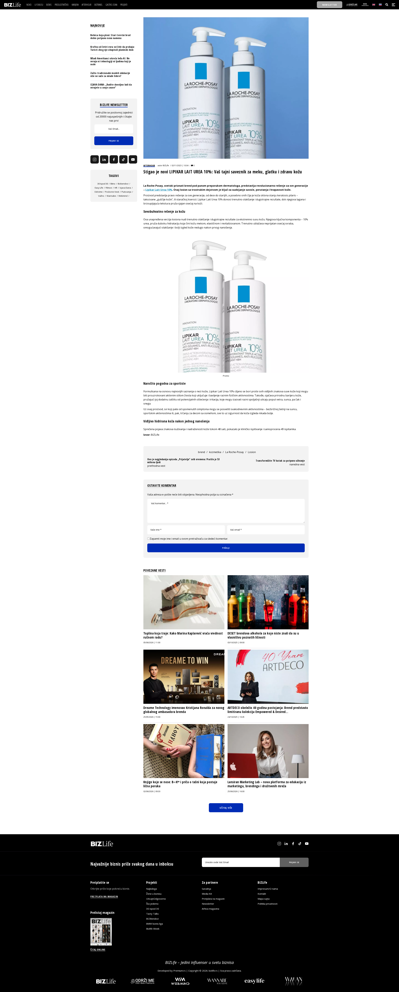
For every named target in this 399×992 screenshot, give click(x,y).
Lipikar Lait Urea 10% (158, 189)
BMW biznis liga (154, 923)
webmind (122, 195)
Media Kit (207, 893)
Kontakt (262, 893)
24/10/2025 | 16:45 (236, 717)
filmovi (109, 187)
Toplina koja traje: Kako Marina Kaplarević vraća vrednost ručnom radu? (183, 635)
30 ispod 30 (102, 183)
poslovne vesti (112, 191)
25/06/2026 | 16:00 (236, 791)
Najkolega (151, 888)
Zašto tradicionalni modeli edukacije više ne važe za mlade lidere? (110, 74)
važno (101, 195)
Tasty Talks (152, 913)
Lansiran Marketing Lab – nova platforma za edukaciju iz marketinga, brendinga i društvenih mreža (267, 784)
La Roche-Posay (234, 452)
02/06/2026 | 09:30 (151, 791)
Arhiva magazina (210, 908)
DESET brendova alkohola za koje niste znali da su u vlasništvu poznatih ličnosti (263, 635)
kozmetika (215, 452)
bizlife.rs (213, 970)
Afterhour (149, 165)
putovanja (126, 191)
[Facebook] (114, 159)
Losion (252, 452)
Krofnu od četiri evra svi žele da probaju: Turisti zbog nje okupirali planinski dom (112, 48)
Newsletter (208, 903)
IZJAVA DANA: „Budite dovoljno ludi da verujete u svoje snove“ (111, 86)
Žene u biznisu (153, 893)
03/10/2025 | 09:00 (236, 642)
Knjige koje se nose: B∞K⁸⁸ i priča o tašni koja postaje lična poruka (180, 784)
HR (116, 187)
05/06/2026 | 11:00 (151, 642)
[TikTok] (123, 159)
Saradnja (206, 888)
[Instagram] (94, 159)
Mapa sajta (263, 898)
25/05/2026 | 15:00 (151, 717)
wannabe (111, 195)
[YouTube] (133, 159)
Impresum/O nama (268, 888)
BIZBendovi (152, 918)
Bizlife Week (152, 928)
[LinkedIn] (104, 159)
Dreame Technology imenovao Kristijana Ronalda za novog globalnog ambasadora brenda (183, 709)
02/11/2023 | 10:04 (180, 165)
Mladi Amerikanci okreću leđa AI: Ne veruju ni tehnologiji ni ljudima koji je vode (110, 61)
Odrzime (98, 191)
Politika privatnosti (267, 903)
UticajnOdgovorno (156, 898)
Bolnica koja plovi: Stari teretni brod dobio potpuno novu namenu (110, 36)
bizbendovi (123, 183)
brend (201, 452)
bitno (113, 183)
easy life (99, 187)
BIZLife (166, 165)
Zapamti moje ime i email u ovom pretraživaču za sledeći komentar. (189, 538)
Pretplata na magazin (213, 898)
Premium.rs (179, 970)
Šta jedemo (152, 903)
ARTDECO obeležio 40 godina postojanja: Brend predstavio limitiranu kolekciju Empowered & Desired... (268, 709)
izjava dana (125, 187)
